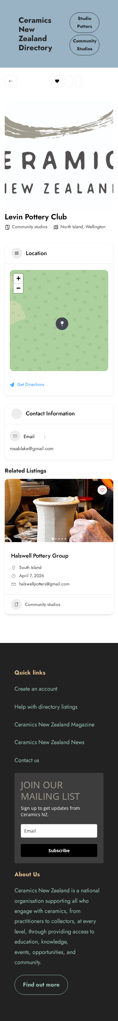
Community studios (30, 226)
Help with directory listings (45, 707)
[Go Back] (10, 81)
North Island (71, 226)
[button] (12, 510)
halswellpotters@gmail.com (44, 584)
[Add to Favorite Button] (102, 490)
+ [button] (18, 278)
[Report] (78, 81)
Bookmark (57, 81)
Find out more (41, 985)
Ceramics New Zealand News (49, 742)
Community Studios (84, 45)
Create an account (35, 689)
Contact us (26, 760)
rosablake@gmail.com (31, 448)
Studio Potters (84, 22)
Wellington (95, 226)
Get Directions (30, 384)
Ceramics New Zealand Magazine (54, 724)
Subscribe (59, 850)
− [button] (18, 288)
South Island (30, 567)
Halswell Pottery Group (40, 556)
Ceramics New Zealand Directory (35, 34)
